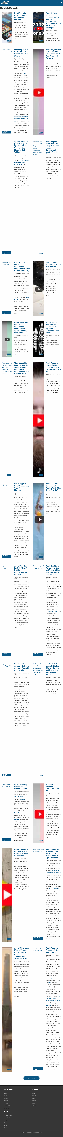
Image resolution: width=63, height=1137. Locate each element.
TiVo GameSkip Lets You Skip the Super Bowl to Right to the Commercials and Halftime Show (21, 368)
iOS (4, 1123)
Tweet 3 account (51, 1001)
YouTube (6, 1098)
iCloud (5, 1128)
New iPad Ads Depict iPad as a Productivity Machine (21, 16)
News (9, 40)
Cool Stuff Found (5, 132)
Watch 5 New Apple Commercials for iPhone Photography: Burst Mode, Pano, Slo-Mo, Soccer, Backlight (53, 20)
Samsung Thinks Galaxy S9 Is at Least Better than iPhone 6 (21, 52)
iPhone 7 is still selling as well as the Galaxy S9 (21, 118)
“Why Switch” (18, 797)
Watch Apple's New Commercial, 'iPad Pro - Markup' (21, 486)
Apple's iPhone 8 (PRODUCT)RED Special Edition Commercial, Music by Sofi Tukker (21, 146)
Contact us (6, 1103)
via (25, 73)
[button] (57, 3)
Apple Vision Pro (8, 1115)
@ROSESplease (54, 889)
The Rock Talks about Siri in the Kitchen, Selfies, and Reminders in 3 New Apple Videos (53, 669)
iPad (33, 1103)
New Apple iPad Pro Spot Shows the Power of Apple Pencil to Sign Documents (52, 853)
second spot (49, 978)
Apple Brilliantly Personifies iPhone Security (20, 786)
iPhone (34, 1100)
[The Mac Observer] (5, 3)
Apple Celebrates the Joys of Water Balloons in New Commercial (21, 852)
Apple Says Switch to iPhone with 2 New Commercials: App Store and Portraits (53, 53)
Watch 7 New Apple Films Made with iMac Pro (53, 264)
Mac (33, 1098)
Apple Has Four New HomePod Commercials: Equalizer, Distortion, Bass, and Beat (52, 327)
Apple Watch (7, 1118)
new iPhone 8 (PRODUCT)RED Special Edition (21, 162)
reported (48, 1005)
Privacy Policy (7, 1108)
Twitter (5, 1093)
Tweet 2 (54, 998)
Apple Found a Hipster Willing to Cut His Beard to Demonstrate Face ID (53, 367)
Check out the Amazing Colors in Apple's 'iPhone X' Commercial (21, 666)
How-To (34, 1096)
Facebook (6, 1096)
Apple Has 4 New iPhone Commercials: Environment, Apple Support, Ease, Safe (21, 327)
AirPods (34, 1105)
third (49, 982)
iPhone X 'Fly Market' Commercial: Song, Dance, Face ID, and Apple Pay (22, 266)
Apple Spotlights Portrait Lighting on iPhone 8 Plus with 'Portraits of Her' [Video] (53, 570)
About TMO (7, 1105)
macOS (5, 1125)
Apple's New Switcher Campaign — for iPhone (52, 787)
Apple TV (6, 1120)
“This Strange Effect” (52, 611)
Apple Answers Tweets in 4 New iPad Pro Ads (52, 950)
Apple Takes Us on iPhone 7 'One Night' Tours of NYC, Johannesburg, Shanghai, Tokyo (21, 953)
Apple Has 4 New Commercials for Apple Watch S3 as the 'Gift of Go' (53, 486)
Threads (6, 1100)
